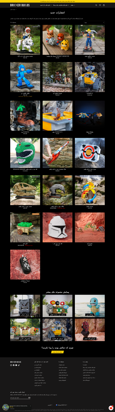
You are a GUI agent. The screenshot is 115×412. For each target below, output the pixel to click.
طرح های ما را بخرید (45, 5)
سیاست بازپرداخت (38, 375)
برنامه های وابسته (86, 375)
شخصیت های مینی (62, 370)
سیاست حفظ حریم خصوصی (40, 382)
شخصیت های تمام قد (63, 367)
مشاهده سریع (25, 53)
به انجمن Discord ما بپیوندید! (89, 372)
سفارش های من (37, 367)
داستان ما (85, 364)
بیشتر (72, 5)
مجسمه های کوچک (62, 377)
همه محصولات (61, 364)
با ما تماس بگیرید (37, 385)
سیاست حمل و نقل (38, 372)
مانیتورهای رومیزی (62, 380)
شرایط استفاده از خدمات (39, 380)
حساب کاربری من (38, 364)
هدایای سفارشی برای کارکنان (89, 370)
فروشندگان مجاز (86, 380)
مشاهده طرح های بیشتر (57, 352)
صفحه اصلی (12, 9)
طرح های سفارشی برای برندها (60, 5)
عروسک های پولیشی (63, 372)
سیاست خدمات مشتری (39, 377)
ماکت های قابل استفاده (63, 375)
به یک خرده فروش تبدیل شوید (89, 377)
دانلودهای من (37, 370)
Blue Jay (11, 406)
